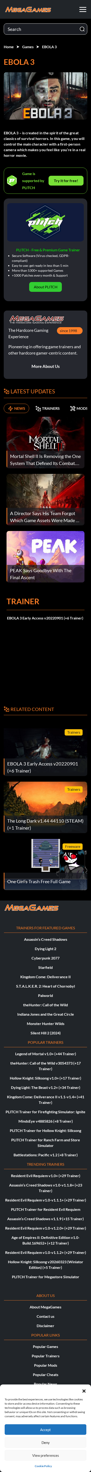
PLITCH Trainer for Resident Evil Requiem (45, 1209)
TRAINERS (51, 408)
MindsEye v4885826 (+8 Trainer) (45, 1121)
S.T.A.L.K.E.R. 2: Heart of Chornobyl (45, 986)
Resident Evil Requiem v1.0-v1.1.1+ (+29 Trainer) (45, 1200)
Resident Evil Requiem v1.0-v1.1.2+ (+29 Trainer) (45, 1252)
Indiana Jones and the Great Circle (45, 1014)
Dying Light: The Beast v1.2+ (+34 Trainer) (45, 1087)
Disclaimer (45, 1325)
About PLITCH (45, 287)
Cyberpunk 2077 (46, 958)
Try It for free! (66, 180)
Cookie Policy (43, 1466)
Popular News (45, 1384)
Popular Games (45, 1346)
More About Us (46, 366)
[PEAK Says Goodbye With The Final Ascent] (45, 556)
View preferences (45, 1455)
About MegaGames (45, 1307)
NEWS (19, 408)
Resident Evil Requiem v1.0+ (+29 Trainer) (45, 1175)
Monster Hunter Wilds (45, 1023)
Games (28, 46)
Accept (45, 1430)
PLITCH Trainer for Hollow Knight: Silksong (45, 1130)
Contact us (45, 1316)
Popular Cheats (45, 1374)
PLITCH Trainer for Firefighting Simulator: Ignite (45, 1111)
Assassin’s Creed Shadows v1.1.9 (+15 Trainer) (45, 1218)
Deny (46, 1442)
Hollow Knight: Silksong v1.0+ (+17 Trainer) (45, 1078)
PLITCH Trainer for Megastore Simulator (45, 1276)
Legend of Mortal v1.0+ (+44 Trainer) (45, 1053)
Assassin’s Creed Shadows (45, 939)
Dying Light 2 (45, 948)
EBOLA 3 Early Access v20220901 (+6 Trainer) (45, 618)
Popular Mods (45, 1365)
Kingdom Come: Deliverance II (45, 976)
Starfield (45, 967)
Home (9, 46)
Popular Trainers (46, 1356)
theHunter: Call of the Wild (45, 1005)
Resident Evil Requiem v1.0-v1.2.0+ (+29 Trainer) (45, 1228)
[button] (84, 1390)
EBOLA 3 (49, 46)
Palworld (45, 995)
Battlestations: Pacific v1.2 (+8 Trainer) (46, 1155)
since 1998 (68, 330)
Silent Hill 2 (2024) (46, 1033)
